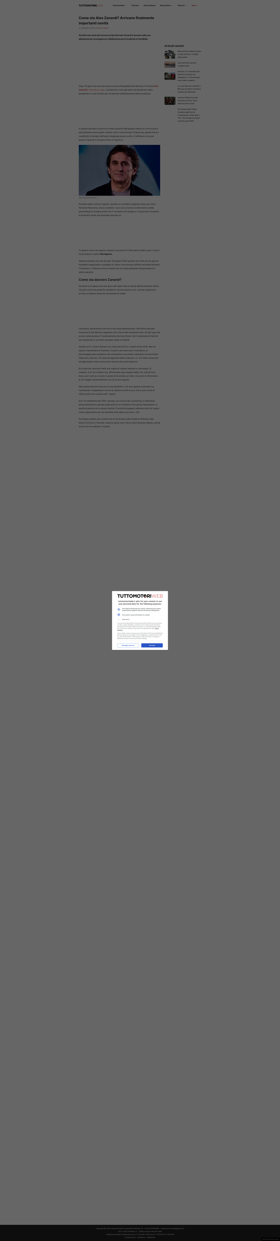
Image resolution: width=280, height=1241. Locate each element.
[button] (140, 619)
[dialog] (140, 620)
